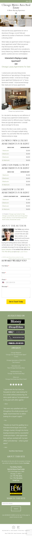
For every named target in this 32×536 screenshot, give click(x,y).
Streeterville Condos (15, 219)
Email (4, 273)
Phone (4, 279)
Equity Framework (17, 533)
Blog (6, 533)
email (17, 252)
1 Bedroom (5, 150)
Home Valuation (14, 530)
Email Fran (16, 480)
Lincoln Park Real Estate (17, 217)
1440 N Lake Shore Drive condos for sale (12, 257)
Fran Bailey (26, 463)
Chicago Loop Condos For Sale (17, 214)
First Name (5, 266)
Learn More (23, 252)
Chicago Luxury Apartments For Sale (16, 67)
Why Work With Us (6, 530)
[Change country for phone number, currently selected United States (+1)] (3, 282)
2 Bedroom (5, 154)
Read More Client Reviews (16, 451)
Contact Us (27, 530)
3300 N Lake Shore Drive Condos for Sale (19, 259)
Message (5, 286)
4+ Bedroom (6, 160)
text (12, 252)
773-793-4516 (6, 252)
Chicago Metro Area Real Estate (16, 6)
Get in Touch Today (16, 302)
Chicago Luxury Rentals (8, 216)
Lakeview (8, 217)
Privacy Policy (21, 530)
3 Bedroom (5, 157)
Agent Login (24, 533)
